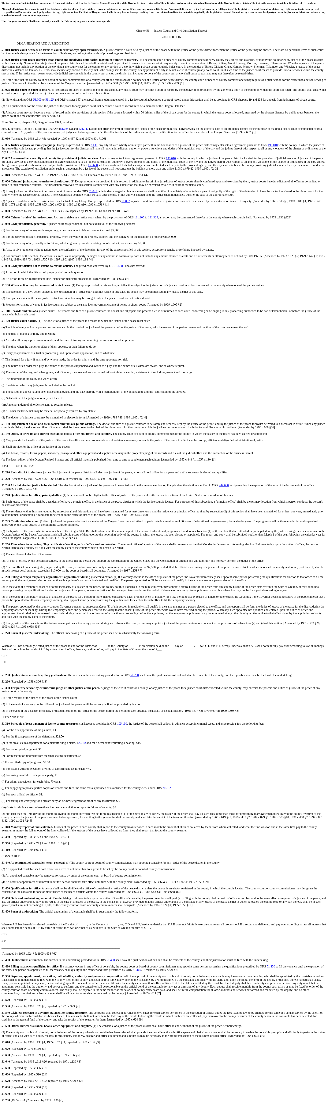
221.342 (83, 128)
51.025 (64, 128)
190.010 (273, 145)
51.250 (134, 675)
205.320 (167, 788)
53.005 (37, 99)
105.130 (122, 723)
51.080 (120, 265)
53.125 (49, 99)
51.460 (110, 960)
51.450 (271, 966)
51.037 (125, 201)
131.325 (153, 217)
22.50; (82, 742)
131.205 (139, 217)
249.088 (224, 485)
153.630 (93, 165)
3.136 (94, 145)
